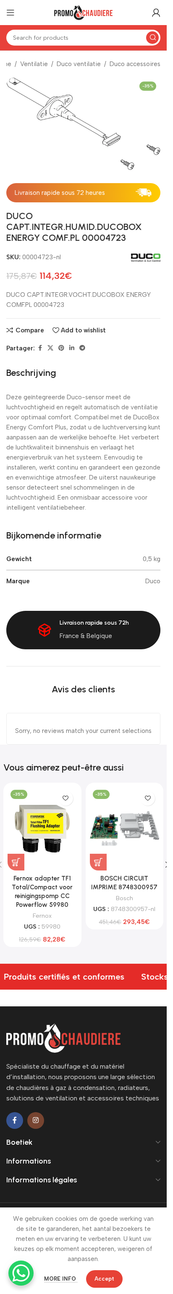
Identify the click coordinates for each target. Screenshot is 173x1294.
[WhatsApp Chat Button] (21, 1273)
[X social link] (50, 348)
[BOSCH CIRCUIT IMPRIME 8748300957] (125, 828)
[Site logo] (83, 12)
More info (61, 1279)
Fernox (42, 915)
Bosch (124, 898)
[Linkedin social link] (72, 348)
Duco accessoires (135, 64)
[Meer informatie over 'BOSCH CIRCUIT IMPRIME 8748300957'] (98, 862)
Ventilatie (34, 64)
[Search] (152, 37)
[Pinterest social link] (61, 348)
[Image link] (63, 1037)
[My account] (156, 12)
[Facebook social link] (40, 348)
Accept (104, 1279)
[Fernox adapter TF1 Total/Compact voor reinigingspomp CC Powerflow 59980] (42, 828)
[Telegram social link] (82, 348)
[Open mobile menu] (10, 12)
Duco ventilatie (79, 64)
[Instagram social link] (35, 1120)
